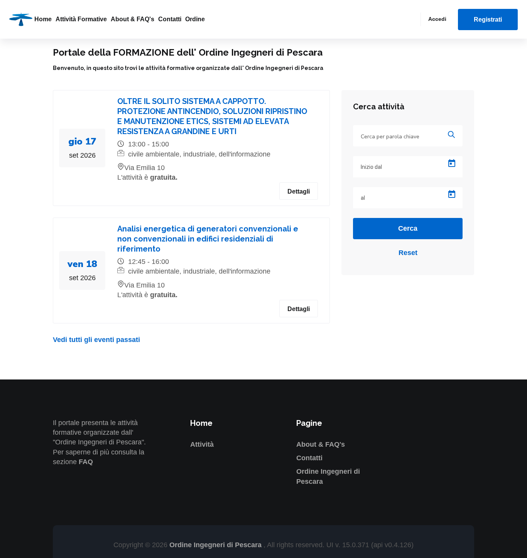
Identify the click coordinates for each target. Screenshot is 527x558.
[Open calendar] (451, 163)
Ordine (195, 19)
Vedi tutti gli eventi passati (96, 340)
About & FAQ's (132, 19)
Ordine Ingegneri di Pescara (216, 545)
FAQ (86, 462)
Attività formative (81, 19)
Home (43, 19)
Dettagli (298, 191)
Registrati (488, 19)
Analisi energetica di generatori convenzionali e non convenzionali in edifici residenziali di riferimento (207, 238)
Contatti (169, 19)
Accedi (437, 19)
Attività (202, 444)
